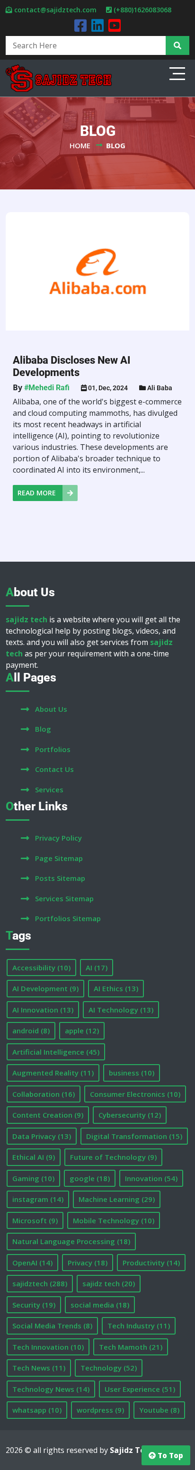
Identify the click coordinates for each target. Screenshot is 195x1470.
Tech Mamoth (130, 1347)
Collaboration (43, 1094)
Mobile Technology (113, 1220)
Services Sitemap (64, 898)
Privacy (87, 1262)
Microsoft (35, 1220)
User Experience (140, 1389)
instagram (37, 1199)
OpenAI (32, 1262)
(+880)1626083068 (142, 9)
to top (169, 1455)
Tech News (38, 1367)
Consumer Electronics (135, 1094)
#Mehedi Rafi (47, 387)
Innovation (151, 1178)
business (131, 1072)
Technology (108, 1367)
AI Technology (121, 1009)
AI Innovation (42, 1009)
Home (80, 145)
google (90, 1178)
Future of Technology (113, 1157)
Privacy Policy (58, 838)
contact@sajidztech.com (55, 9)
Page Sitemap (59, 858)
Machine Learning (117, 1199)
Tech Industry (138, 1325)
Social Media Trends (52, 1325)
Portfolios (53, 749)
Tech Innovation (48, 1347)
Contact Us (54, 769)
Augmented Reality (53, 1072)
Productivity (151, 1262)
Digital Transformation (134, 1136)
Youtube (159, 1410)
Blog (43, 729)
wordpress (100, 1410)
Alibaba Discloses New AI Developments (72, 366)
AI (96, 967)
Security (33, 1304)
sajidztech (39, 1283)
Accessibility (41, 967)
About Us (51, 709)
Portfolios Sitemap (68, 918)
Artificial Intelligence (55, 1052)
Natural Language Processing (71, 1241)
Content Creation (47, 1115)
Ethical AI (33, 1157)
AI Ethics (116, 988)
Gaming (33, 1178)
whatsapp (37, 1410)
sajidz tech (108, 1283)
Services (49, 789)
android (31, 1030)
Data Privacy (41, 1136)
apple (82, 1030)
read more (38, 492)
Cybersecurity (129, 1115)
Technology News (50, 1389)
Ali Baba (159, 388)
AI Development (45, 988)
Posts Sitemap (60, 878)
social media (100, 1304)
